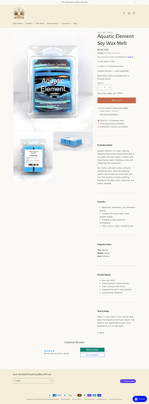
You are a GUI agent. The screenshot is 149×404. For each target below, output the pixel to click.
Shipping (100, 53)
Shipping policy (102, 399)
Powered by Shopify (52, 399)
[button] (29, 23)
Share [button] (101, 333)
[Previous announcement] (14, 2)
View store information (109, 114)
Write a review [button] (92, 350)
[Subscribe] (50, 380)
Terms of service (89, 399)
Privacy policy (77, 399)
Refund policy (65, 399)
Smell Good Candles (39, 399)
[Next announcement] (135, 2)
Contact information (115, 399)
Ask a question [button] (92, 355)
